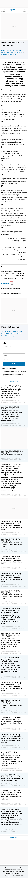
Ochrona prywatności (15, 868)
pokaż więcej (13, 837)
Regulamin (6, 871)
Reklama (8, 873)
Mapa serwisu (16, 873)
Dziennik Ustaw (17, 50)
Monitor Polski (5, 52)
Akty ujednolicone (6, 50)
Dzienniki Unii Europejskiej (8, 54)
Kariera (12, 871)
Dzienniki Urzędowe (16, 52)
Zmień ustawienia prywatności (13, 870)
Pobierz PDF (5, 283)
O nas (6, 868)
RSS (17, 871)
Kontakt (21, 871)
